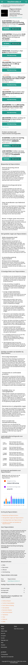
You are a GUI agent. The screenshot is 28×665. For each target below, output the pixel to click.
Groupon (3, 635)
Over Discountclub (19, 628)
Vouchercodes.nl (14, 2)
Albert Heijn (4, 631)
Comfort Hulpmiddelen (8, 603)
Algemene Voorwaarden (7, 656)
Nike (2, 642)
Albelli (2, 628)
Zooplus (3, 645)
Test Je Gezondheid (7, 612)
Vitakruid (4, 619)
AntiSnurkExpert (6, 601)
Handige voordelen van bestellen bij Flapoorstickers (11, 523)
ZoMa (3, 621)
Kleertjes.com (4, 640)
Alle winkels (4, 647)
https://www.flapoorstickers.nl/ (16, 17)
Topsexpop (5, 614)
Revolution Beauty (7, 610)
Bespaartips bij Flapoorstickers (10, 515)
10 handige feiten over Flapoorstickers (12, 520)
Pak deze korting (11, 55)
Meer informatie (5, 46)
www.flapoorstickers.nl (14, 581)
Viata (3, 617)
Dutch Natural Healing (8, 605)
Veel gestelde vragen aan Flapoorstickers (13, 517)
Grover (3, 638)
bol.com (3, 633)
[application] (14, 499)
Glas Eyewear (5, 607)
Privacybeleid (4, 654)
